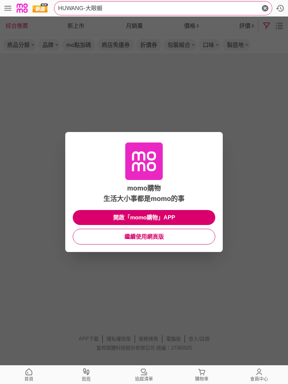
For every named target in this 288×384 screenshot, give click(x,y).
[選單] (8, 8)
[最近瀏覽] (280, 8)
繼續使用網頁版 (144, 236)
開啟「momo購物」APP (144, 217)
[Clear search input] (265, 8)
